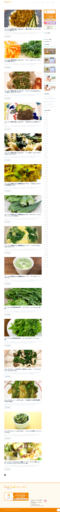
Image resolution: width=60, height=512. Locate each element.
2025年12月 (45, 112)
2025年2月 (45, 134)
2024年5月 (45, 154)
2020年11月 (45, 246)
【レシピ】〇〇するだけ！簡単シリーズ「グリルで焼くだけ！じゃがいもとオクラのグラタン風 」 (21, 462)
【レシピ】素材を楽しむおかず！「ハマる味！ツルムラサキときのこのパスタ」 (22, 153)
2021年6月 (45, 231)
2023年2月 (45, 187)
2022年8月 (45, 200)
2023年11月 (45, 167)
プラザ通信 (47, 2)
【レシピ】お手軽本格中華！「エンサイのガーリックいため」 (21, 339)
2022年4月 (45, 209)
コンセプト (27, 2)
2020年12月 (45, 244)
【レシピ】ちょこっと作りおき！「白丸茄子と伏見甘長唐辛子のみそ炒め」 (22, 400)
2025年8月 (45, 121)
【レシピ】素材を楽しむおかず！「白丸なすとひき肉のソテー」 (22, 122)
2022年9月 (45, 198)
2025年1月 (45, 136)
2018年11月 (45, 266)
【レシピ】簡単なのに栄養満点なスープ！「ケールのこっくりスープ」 (22, 277)
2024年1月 (45, 163)
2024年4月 (45, 156)
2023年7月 (45, 176)
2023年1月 (45, 189)
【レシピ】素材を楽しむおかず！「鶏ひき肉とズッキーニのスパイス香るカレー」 (22, 29)
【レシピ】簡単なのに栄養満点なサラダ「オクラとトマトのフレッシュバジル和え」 (22, 215)
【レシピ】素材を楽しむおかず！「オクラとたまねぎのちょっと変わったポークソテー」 (22, 91)
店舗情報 (52, 2)
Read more (7, 36)
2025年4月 (45, 130)
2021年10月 (45, 222)
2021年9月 (45, 224)
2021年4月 (45, 235)
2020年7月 (45, 255)
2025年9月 (45, 119)
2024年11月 (45, 141)
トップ (23, 2)
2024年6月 (45, 152)
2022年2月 (45, 213)
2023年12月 (45, 165)
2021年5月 (45, 233)
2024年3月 (45, 158)
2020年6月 (45, 257)
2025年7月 (45, 123)
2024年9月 (45, 145)
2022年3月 (45, 211)
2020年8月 (45, 253)
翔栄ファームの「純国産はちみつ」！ (49, 104)
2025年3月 (45, 132)
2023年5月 (45, 180)
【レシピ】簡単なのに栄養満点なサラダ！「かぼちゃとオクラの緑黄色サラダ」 (22, 184)
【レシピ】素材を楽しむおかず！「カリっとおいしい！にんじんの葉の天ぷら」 (22, 60)
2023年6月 (45, 178)
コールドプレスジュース (35, 2)
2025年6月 (45, 125)
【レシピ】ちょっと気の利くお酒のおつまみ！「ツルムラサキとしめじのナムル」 (22, 369)
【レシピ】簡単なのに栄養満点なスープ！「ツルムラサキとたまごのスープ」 (22, 246)
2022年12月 (45, 191)
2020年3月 (45, 264)
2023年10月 (45, 169)
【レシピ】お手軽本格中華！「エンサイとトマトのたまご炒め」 (22, 308)
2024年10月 (45, 143)
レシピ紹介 (42, 2)
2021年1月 (45, 242)
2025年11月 (45, 114)
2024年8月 (45, 147)
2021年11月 (45, 220)
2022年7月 (45, 202)
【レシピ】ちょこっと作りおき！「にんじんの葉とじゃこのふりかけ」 (22, 431)
